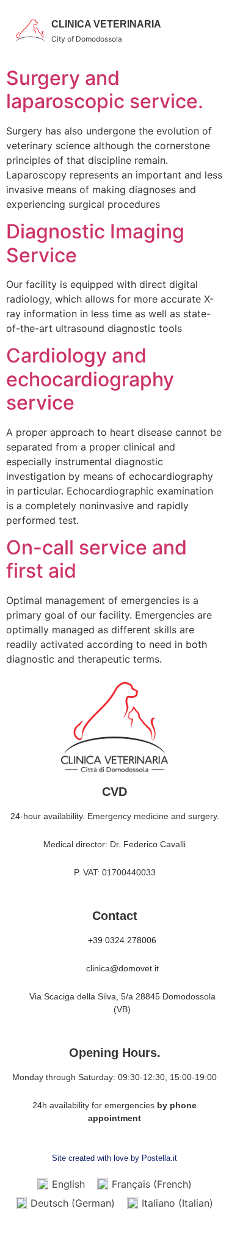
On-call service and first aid (96, 559)
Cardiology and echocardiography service (90, 379)
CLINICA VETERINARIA (106, 24)
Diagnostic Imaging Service (95, 243)
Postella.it (159, 1158)
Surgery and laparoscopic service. (104, 89)
